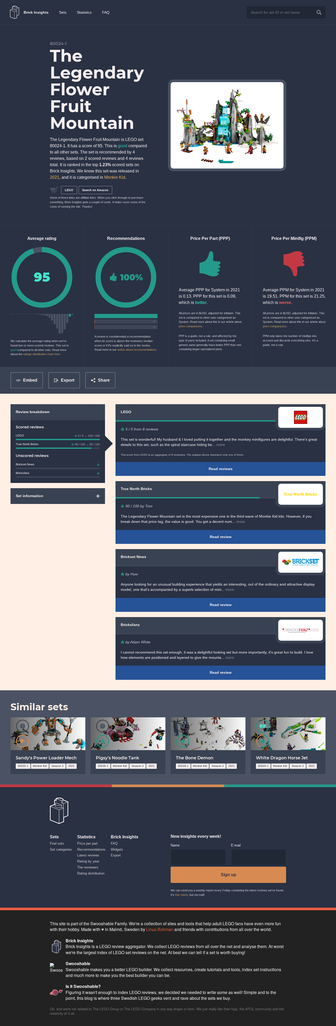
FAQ (105, 12)
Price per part (87, 843)
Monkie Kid (114, 177)
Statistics (84, 12)
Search (319, 12)
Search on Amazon (95, 190)
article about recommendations (136, 349)
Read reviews (221, 469)
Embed (30, 380)
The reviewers (87, 867)
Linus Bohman (159, 929)
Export (67, 380)
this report (181, 894)
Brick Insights (36, 12)
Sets (62, 12)
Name (175, 845)
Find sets (57, 843)
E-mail (236, 845)
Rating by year (88, 861)
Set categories (61, 849)
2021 (54, 177)
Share (104, 380)
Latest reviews (88, 855)
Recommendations (91, 849)
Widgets (117, 849)
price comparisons (190, 326)
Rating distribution (90, 873)
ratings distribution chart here (41, 354)
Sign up (228, 874)
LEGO (69, 190)
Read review (221, 537)
